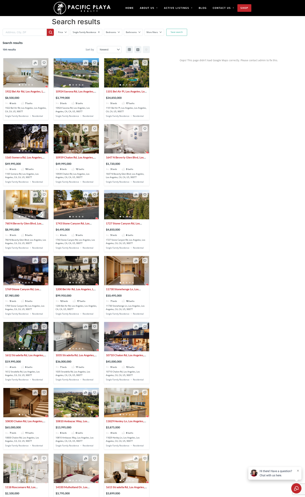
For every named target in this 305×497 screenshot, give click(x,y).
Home (129, 8)
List (137, 49)
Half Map (146, 49)
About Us (147, 8)
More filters (152, 32)
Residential (37, 116)
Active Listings (176, 8)
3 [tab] (26, 85)
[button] (149, 8)
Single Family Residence (17, 116)
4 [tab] (29, 85)
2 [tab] (22, 85)
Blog (203, 8)
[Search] (50, 32)
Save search (177, 32)
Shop (244, 8)
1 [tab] (19, 85)
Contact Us (222, 8)
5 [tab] (32, 85)
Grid (129, 49)
